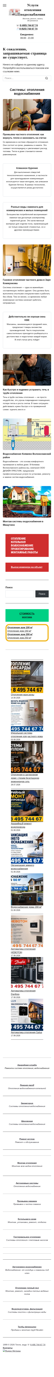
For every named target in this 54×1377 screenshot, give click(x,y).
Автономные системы (27, 1183)
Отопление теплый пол (27, 1288)
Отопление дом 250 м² (19, 638)
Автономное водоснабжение (27, 1267)
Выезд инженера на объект (26, 567)
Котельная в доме (27, 1219)
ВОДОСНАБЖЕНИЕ (22, 545)
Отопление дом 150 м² (19, 631)
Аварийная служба (27, 1065)
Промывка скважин (27, 1201)
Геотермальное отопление (27, 1237)
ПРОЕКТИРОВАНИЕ (22, 549)
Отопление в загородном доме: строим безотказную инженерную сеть (25, 778)
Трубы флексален (27, 1327)
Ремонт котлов (27, 1139)
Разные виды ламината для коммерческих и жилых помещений (27, 209)
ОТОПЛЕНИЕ (18, 538)
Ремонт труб (27, 1085)
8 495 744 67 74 (37, 1345)
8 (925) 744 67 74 (28, 29)
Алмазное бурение (27, 168)
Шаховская (27, 1121)
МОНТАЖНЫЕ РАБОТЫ (24, 552)
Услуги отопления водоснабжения (32, 9)
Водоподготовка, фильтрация (27, 1309)
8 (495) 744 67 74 (29, 25)
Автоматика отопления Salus (26, 1032)
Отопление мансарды (22, 694)
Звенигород (27, 1103)
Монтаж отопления (27, 1163)
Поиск (9, 587)
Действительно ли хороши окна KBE (27, 318)
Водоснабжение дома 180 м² (26, 907)
